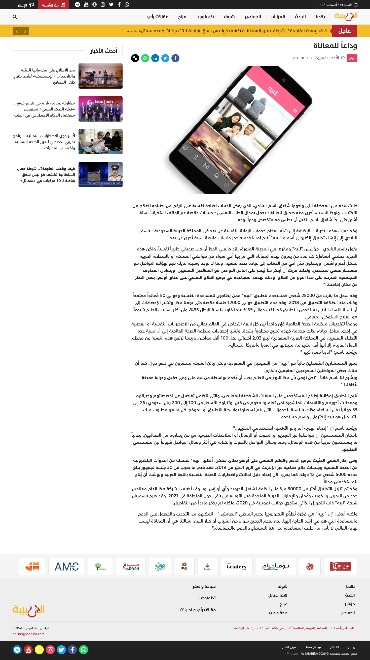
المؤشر (278, 17)
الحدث (300, 17)
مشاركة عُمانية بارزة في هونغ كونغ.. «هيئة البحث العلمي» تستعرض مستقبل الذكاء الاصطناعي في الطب (44, 109)
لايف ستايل (277, 595)
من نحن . (351, 647)
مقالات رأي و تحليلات (198, 610)
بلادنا (320, 17)
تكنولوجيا (205, 17)
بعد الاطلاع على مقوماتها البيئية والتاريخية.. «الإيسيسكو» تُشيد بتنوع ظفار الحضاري (44, 76)
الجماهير (252, 17)
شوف (229, 17)
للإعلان (22, 5)
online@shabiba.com (29, 634)
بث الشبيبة (51, 5)
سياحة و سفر (204, 586)
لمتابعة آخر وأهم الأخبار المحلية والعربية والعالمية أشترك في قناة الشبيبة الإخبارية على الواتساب (294, 628)
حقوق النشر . (289, 647)
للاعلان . (333, 647)
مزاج (182, 17)
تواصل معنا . (312, 647)
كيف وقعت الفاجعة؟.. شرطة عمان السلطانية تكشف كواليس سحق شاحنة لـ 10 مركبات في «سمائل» (227, 31)
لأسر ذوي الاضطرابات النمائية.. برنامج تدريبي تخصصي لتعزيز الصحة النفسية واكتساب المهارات (44, 142)
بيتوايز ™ (292, 653)
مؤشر (350, 604)
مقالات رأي (158, 17)
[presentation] (25, 31)
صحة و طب (278, 613)
